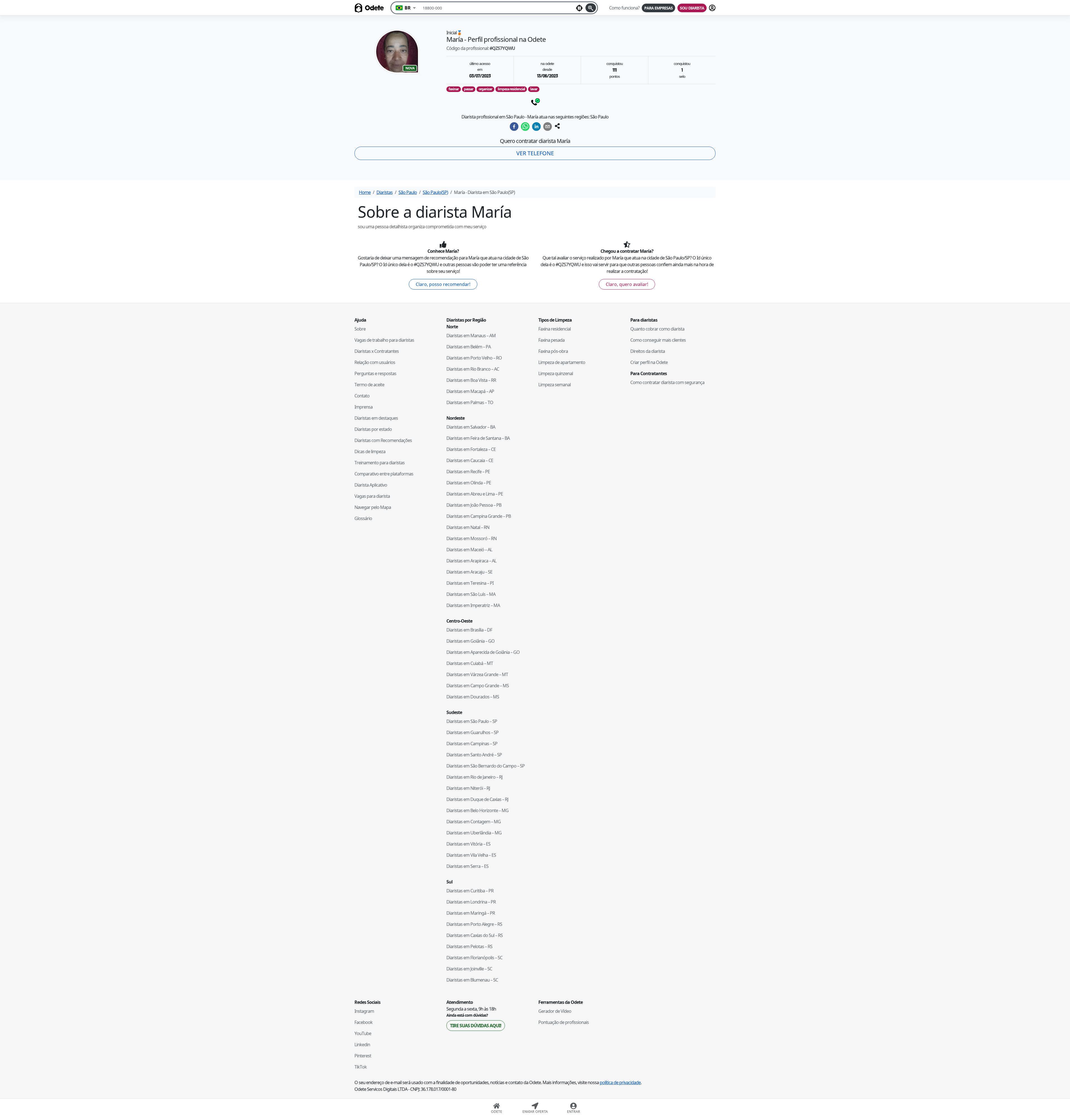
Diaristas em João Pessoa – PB (473, 505)
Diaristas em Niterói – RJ (468, 788)
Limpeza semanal (554, 385)
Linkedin (362, 1044)
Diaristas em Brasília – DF (469, 630)
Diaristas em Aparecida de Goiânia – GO (483, 652)
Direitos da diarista (647, 351)
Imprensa (363, 407)
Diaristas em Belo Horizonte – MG (477, 810)
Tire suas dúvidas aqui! (475, 1026)
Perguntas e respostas (375, 373)
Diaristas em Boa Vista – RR (471, 380)
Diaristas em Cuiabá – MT (469, 663)
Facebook (363, 1022)
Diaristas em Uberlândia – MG (474, 833)
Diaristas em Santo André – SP (474, 755)
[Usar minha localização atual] (579, 7)
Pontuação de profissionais (563, 1022)
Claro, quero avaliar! (627, 284)
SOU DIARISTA (692, 8)
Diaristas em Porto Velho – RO (474, 358)
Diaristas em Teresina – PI (469, 583)
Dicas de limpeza (369, 451)
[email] (547, 126)
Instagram (364, 1011)
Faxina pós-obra (553, 351)
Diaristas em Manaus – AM (471, 335)
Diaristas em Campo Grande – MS (477, 686)
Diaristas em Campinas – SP (471, 743)
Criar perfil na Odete (649, 362)
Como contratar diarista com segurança (667, 382)
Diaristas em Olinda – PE (468, 483)
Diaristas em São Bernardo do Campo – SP (485, 766)
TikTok (360, 1067)
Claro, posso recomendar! (443, 284)
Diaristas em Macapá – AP (470, 391)
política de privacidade (620, 1082)
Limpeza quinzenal (555, 373)
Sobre (360, 329)
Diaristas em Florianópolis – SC (474, 958)
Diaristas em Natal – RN (467, 527)
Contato (361, 396)
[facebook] (514, 126)
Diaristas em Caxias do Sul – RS (474, 935)
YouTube (362, 1033)
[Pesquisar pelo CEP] (590, 7)
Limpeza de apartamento (561, 362)
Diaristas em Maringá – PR (470, 913)
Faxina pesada (551, 340)
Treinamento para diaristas (379, 463)
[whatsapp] (525, 126)
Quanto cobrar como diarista (657, 329)
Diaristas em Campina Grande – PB (478, 516)
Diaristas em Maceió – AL (469, 550)
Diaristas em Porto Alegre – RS (474, 924)
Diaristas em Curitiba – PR (469, 891)
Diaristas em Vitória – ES (468, 844)
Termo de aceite (369, 385)
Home (365, 192)
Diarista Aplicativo (370, 485)
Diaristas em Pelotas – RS (469, 946)
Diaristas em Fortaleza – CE (471, 449)
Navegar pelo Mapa (372, 507)
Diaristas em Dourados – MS (472, 697)
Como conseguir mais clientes (658, 340)
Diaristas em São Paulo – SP (471, 721)
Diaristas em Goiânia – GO (470, 641)
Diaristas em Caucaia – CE (469, 460)
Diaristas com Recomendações (383, 440)
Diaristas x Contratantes (376, 351)
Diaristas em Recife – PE (468, 471)
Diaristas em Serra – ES (467, 866)
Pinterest (362, 1056)
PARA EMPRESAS (658, 8)
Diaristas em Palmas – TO (469, 402)
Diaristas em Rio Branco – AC (472, 369)
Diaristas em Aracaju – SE (469, 572)
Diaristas (384, 192)
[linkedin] (536, 126)
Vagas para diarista (372, 496)
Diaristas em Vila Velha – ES (471, 855)
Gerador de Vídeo (554, 1011)
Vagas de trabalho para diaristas (384, 340)
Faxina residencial (554, 329)
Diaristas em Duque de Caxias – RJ (477, 799)
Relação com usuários (374, 362)
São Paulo (407, 192)
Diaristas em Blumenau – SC (472, 980)
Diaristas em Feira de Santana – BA (478, 438)
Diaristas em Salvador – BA (470, 427)
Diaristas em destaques (376, 418)
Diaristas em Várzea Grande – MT (477, 674)
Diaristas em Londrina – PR (471, 902)
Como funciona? (624, 8)
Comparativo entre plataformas (383, 474)
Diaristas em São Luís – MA (470, 594)
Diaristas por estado (373, 429)
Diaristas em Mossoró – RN (471, 538)
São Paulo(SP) (435, 192)
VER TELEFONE (535, 153)
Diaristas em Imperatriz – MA (473, 605)
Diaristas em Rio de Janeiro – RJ (474, 777)
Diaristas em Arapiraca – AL (471, 561)
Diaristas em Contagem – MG (473, 822)
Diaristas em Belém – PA (468, 347)
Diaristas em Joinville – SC (469, 969)
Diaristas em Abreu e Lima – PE (474, 494)
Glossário (363, 518)
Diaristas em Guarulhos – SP (472, 732)
